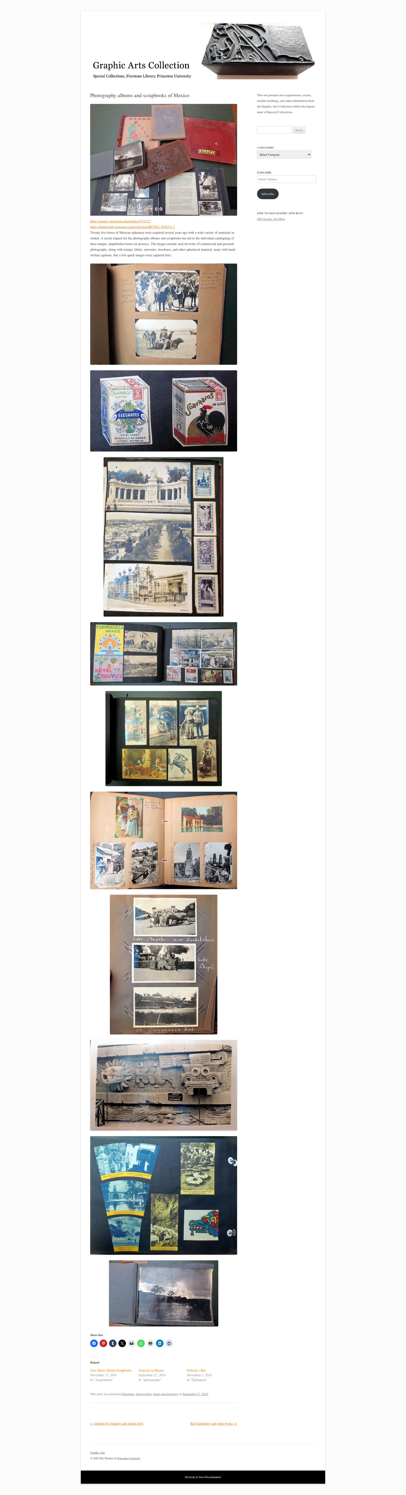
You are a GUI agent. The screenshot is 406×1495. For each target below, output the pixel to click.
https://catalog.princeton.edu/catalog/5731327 (120, 221)
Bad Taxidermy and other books (213, 1423)
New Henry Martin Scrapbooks (111, 1370)
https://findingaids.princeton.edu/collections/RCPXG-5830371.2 (132, 227)
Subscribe (268, 194)
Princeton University (298, 1454)
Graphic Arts (97, 1452)
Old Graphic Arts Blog (271, 219)
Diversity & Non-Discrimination (203, 1477)
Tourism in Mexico (151, 1370)
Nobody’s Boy (196, 1370)
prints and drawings (165, 1394)
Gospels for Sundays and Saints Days (117, 1423)
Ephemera (128, 1394)
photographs (144, 1394)
